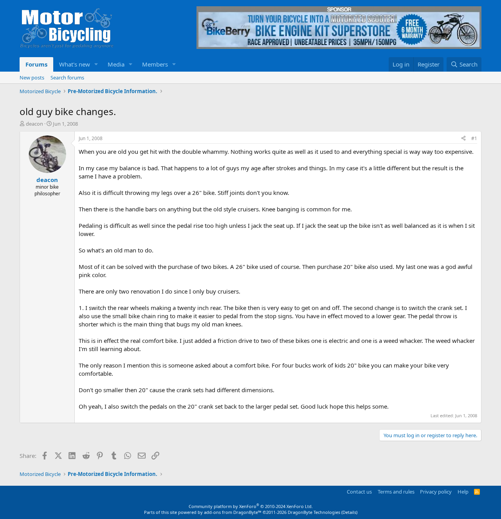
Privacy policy (436, 491)
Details (349, 512)
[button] (96, 64)
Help (463, 491)
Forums (36, 64)
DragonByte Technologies (314, 512)
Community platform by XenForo (251, 506)
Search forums (67, 77)
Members (155, 64)
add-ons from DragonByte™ (232, 512)
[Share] (463, 138)
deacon (34, 123)
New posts (32, 77)
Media (116, 64)
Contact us (359, 491)
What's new (74, 64)
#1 (474, 138)
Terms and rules (396, 491)
